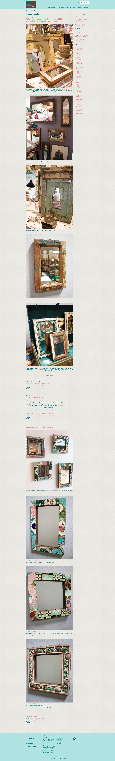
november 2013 (79, 95)
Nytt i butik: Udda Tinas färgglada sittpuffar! (81, 33)
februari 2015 (79, 76)
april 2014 (78, 89)
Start (27, 10)
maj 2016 (78, 57)
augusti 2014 (79, 84)
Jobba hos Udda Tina (31, 746)
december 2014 (79, 78)
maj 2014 (78, 87)
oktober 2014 (79, 81)
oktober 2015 (79, 66)
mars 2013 (78, 105)
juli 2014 (78, 85)
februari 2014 (79, 91)
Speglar (42, 383)
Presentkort (80, 7)
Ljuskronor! (77, 40)
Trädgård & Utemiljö (53, 7)
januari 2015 (79, 77)
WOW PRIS (61, 7)
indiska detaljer (36, 415)
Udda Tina (46, 383)
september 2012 (79, 113)
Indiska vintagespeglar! (35, 397)
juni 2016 (78, 56)
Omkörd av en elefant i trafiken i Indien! (80, 17)
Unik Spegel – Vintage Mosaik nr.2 (33, 703)
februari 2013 (79, 106)
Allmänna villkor (60, 739)
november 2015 (79, 64)
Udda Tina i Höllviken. (39, 369)
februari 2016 (79, 61)
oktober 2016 (79, 50)
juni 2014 (78, 86)
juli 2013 (78, 100)
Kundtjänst (60, 736)
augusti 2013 (79, 99)
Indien (32, 383)
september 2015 (79, 67)
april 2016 (78, 58)
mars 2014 (78, 90)
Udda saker (72, 7)
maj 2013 (78, 103)
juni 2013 (78, 101)
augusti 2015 (79, 68)
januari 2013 (79, 108)
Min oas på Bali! (79, 21)
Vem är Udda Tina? (30, 736)
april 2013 (78, 104)
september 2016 (79, 52)
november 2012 (79, 110)
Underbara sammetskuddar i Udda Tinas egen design (82, 23)
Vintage (51, 413)
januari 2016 (79, 62)
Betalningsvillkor (60, 742)
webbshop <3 (62, 405)
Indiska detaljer (37, 383)
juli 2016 (78, 54)
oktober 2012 (79, 112)
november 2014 (79, 80)
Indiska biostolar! (84, 37)
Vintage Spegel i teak (30, 298)
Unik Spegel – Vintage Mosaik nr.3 (33, 631)
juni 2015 (78, 71)
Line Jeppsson (34, 381)
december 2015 (79, 63)
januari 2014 (79, 92)
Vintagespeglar (41, 385)
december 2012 (79, 109)
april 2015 (78, 73)
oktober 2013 (79, 96)
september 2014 (79, 82)
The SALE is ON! (79, 25)
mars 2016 (78, 59)
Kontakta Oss (60, 738)
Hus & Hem (44, 7)
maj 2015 (78, 72)
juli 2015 (78, 70)
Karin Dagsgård (79, 39)
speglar (41, 415)
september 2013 (79, 98)
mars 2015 (78, 75)
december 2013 (79, 94)
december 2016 (79, 48)
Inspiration (86, 7)
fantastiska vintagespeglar (53, 490)
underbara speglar (46, 402)
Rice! (84, 41)
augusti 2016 (79, 53)
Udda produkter (30, 738)
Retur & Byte (59, 743)
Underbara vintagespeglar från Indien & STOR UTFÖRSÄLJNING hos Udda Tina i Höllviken (44, 20)
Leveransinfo (59, 740)
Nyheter (67, 7)
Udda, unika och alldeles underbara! (40, 427)
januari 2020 (79, 47)
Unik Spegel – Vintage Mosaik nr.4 (33, 560)
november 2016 (79, 49)
